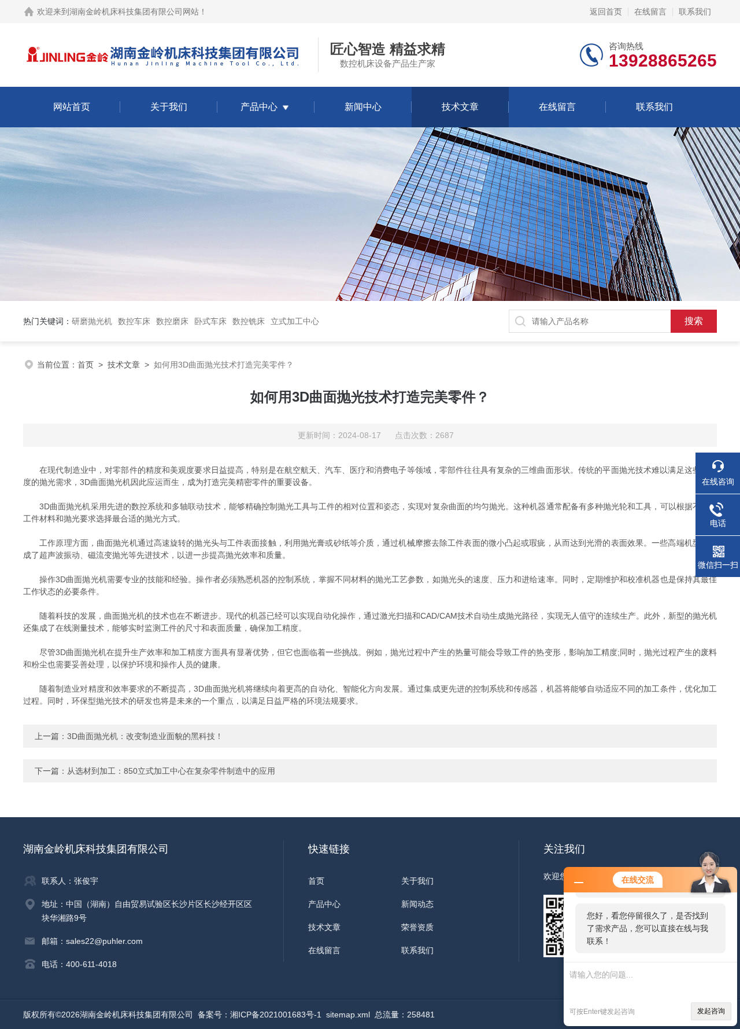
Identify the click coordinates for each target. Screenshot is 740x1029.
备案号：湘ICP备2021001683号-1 (259, 1014)
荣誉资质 (417, 927)
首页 (85, 364)
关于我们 (168, 107)
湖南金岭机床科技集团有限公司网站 (134, 11)
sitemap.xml (348, 1014)
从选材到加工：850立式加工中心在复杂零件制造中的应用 (171, 771)
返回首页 (606, 11)
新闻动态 (417, 904)
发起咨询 (711, 1011)
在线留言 (650, 11)
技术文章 (460, 107)
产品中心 (259, 107)
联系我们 (695, 11)
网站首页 (71, 107)
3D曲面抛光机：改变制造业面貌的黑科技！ (145, 736)
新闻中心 (363, 107)
